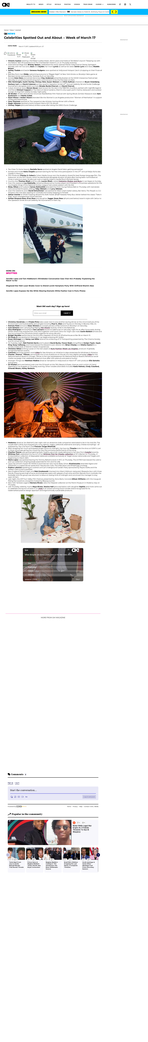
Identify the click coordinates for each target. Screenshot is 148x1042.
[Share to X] (18, 53)
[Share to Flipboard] (26, 53)
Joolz (40, 489)
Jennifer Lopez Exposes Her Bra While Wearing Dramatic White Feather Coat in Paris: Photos (45, 291)
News (12, 30)
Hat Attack (45, 328)
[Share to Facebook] (11, 53)
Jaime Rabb (12, 46)
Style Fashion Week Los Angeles (64, 349)
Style (49, 4)
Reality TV (30, 4)
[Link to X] (130, 4)
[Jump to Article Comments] (5, 53)
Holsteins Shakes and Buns (70, 181)
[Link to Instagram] (125, 4)
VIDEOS (77, 4)
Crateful (88, 452)
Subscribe (111, 4)
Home (6, 30)
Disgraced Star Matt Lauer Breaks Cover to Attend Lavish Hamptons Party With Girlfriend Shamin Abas (50, 286)
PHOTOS (67, 4)
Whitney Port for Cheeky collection (58, 454)
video (37, 353)
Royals (58, 4)
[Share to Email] (33, 53)
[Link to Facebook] (120, 4)
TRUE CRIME (87, 4)
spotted (18, 30)
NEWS (41, 4)
